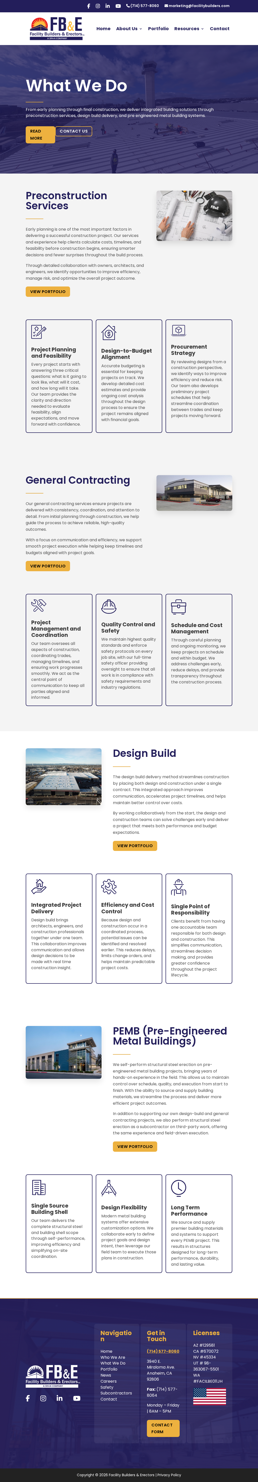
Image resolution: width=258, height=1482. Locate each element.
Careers (109, 1381)
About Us (127, 28)
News (106, 1375)
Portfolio (158, 28)
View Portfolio (48, 292)
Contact (220, 28)
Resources (186, 28)
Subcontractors (116, 1393)
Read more (36, 134)
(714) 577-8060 (144, 6)
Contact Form (162, 1428)
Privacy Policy (169, 1474)
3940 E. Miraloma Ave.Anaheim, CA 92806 (161, 1370)
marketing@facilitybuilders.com (199, 6)
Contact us (74, 131)
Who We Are (113, 1357)
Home (103, 28)
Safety (107, 1387)
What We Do (113, 1363)
